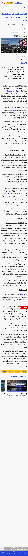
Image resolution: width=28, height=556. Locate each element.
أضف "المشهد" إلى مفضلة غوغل (17, 32)
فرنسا (7, 243)
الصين (21, 294)
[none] (14, 63)
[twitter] (17, 36)
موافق (2, 548)
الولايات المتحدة (12, 91)
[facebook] (15, 36)
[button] (14, 8)
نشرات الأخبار (9, 2)
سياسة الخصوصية (19, 549)
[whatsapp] (19, 36)
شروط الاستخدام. (11, 549)
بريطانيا (8, 193)
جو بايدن (14, 110)
